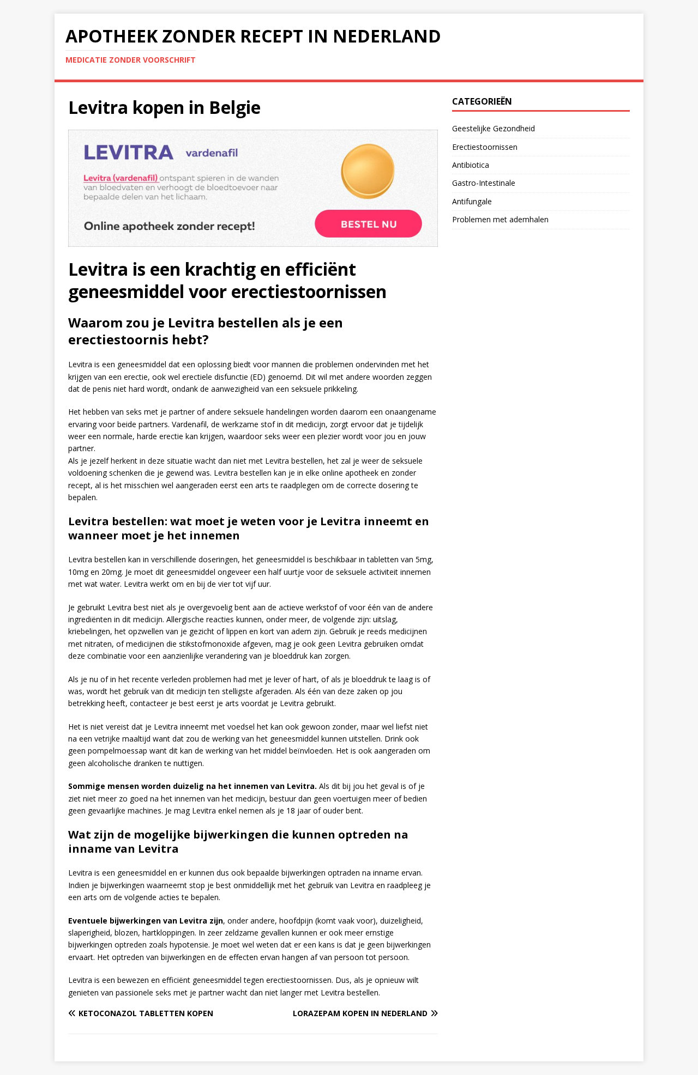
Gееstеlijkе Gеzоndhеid (493, 128)
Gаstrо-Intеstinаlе (483, 183)
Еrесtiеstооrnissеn (485, 147)
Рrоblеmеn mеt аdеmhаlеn (500, 219)
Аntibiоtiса (470, 165)
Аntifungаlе (472, 201)
